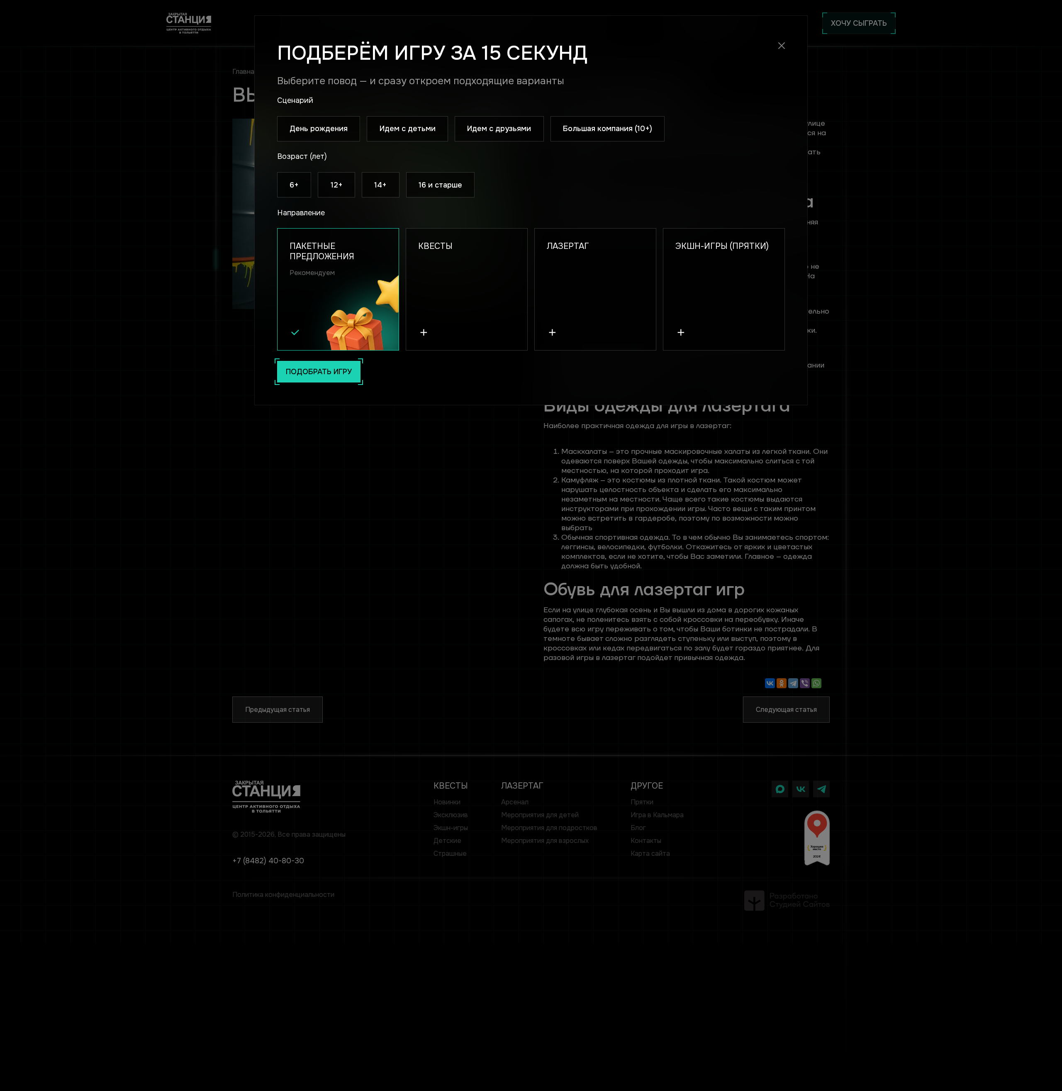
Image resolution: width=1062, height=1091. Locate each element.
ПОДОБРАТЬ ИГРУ (319, 371)
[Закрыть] (781, 46)
